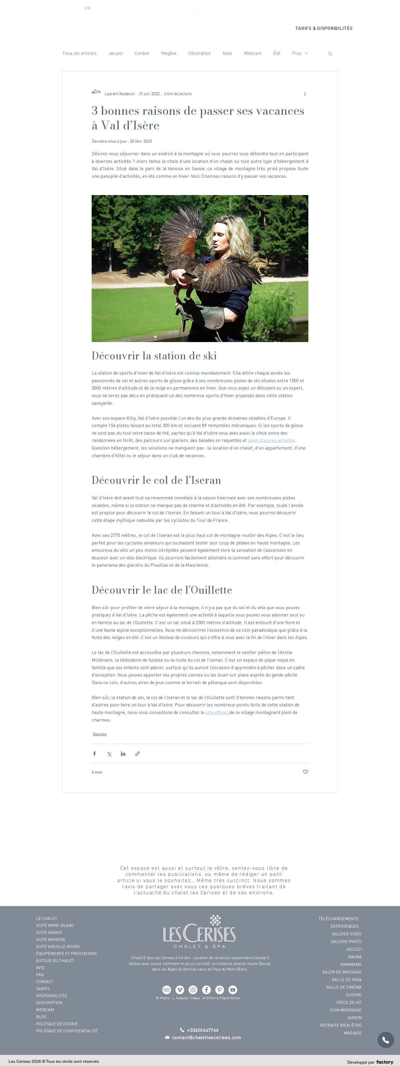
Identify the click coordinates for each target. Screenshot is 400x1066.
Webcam (252, 53)
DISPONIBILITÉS (51, 995)
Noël (227, 53)
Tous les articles (79, 53)
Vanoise (99, 733)
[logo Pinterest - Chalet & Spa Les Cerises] (219, 989)
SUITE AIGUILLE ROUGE (58, 946)
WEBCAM (45, 1009)
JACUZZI (354, 949)
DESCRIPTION (49, 1002)
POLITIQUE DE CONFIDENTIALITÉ (61, 1030)
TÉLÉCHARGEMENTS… (340, 918)
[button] (330, 53)
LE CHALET (46, 918)
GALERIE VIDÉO (347, 933)
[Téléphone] (385, 1040)
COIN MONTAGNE (346, 1009)
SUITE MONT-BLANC (55, 925)
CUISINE (354, 994)
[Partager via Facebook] (94, 753)
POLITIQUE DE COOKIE (57, 1023)
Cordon (142, 53)
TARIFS (43, 988)
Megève (169, 53)
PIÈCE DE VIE (349, 1002)
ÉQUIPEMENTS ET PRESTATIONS (61, 953)
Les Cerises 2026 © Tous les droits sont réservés (53, 1061)
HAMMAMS (351, 964)
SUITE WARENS (50, 939)
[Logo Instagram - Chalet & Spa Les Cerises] (193, 989)
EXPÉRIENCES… (346, 926)
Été (276, 53)
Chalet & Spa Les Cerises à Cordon (161, 958)
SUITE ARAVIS (49, 932)
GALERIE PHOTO (346, 941)
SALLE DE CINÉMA (344, 987)
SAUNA (355, 956)
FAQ (40, 974)
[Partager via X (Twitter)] (109, 753)
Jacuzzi (115, 53)
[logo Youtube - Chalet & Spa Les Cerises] (232, 989)
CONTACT (44, 981)
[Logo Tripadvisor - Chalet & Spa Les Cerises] (166, 989)
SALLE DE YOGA (347, 979)
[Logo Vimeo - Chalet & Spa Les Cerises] (179, 989)
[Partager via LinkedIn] (123, 753)
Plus (297, 53)
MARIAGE (352, 1032)
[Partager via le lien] (137, 753)
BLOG (41, 1016)
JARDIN (354, 1017)
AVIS (40, 967)
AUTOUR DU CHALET (55, 960)
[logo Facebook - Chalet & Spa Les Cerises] (206, 989)
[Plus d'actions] (304, 93)
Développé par (361, 1062)
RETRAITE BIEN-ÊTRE (341, 1025)
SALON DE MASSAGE (342, 971)
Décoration (199, 53)
